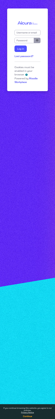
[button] (27, 75)
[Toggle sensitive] (37, 40)
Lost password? (24, 56)
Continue (27, 416)
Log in (20, 48)
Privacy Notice (27, 412)
